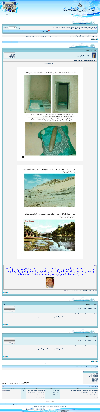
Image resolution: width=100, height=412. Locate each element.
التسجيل (91, 30)
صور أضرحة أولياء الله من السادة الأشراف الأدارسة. (61, 27)
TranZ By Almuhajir (62, 406)
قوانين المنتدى (95, 383)
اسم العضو (18, 27)
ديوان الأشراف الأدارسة (91, 27)
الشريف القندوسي (86, 55)
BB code (95, 378)
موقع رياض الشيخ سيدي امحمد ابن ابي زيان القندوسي (89, 392)
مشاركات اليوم (21, 30)
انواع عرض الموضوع (6, 41)
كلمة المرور (18, 28)
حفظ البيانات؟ (5, 27)
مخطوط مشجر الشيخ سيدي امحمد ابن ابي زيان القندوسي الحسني (86, 395)
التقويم (65, 30)
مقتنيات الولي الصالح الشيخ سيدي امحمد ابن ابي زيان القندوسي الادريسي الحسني (84, 390)
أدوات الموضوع (14, 41)
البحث (8, 30)
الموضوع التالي (47, 363)
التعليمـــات (78, 30)
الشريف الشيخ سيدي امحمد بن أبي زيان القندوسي (89, 397)
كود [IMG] (96, 380)
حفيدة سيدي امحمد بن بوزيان (87, 308)
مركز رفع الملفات (45, 31)
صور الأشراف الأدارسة (74, 27)
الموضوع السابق (52, 363)
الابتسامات (96, 379)
